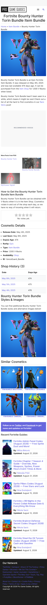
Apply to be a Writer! (29, 584)
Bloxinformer (18, 577)
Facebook (30, 425)
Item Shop (24, 88)
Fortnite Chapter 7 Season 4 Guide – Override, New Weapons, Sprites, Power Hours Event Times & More (28, 465)
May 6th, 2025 (8, 278)
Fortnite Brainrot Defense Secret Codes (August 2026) (28, 522)
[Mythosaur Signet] (10, 178)
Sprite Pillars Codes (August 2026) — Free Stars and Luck (28, 485)
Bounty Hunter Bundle (31, 170)
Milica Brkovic (23, 450)
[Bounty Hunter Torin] (11, 159)
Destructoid (7, 572)
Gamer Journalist (20, 572)
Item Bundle (14, 26)
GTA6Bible (29, 577)
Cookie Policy (27, 581)
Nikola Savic (22, 510)
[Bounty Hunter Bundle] (31, 163)
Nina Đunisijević (24, 490)
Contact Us (16, 581)
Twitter (18, 425)
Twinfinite (6, 567)
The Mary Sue (23, 575)
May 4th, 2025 (8, 290)
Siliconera (13, 569)
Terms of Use (14, 584)
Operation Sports (9, 575)
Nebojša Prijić (23, 473)
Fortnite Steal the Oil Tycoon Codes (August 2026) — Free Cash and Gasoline (28, 541)
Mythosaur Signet (8, 185)
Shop (16, 255)
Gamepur (15, 567)
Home (3, 26)
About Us (6, 581)
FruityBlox (8, 577)
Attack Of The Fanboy (29, 567)
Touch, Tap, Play (37, 575)
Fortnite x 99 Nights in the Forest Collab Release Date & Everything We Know (28, 503)
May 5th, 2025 (8, 284)
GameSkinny (33, 572)
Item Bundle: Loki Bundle (35, 389)
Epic (12, 243)
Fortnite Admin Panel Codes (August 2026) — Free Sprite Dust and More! (28, 444)
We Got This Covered (27, 569)
